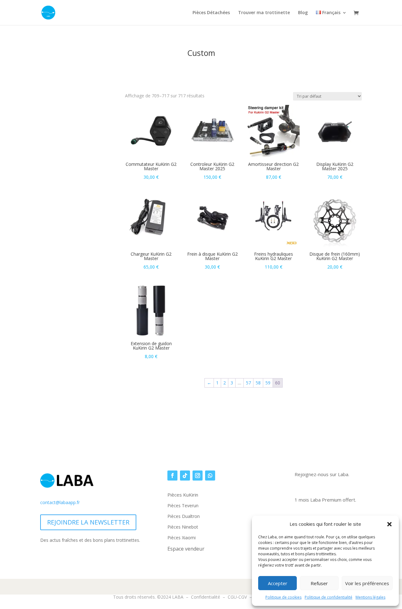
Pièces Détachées (211, 12)
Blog (303, 12)
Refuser (319, 583)
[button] (389, 524)
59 (267, 383)
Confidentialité (205, 597)
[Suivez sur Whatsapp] (210, 475)
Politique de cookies (283, 597)
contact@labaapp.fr (60, 502)
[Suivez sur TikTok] (185, 475)
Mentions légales (370, 597)
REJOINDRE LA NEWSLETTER (88, 522)
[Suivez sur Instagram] (198, 475)
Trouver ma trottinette (264, 12)
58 (258, 383)
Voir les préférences (367, 583)
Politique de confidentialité (328, 597)
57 (248, 383)
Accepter (277, 583)
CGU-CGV (237, 597)
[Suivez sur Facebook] (172, 475)
